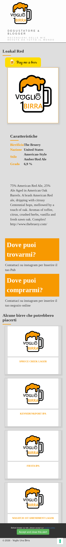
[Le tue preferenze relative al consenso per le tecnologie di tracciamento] (60, 541)
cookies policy (49, 527)
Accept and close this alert (33, 532)
